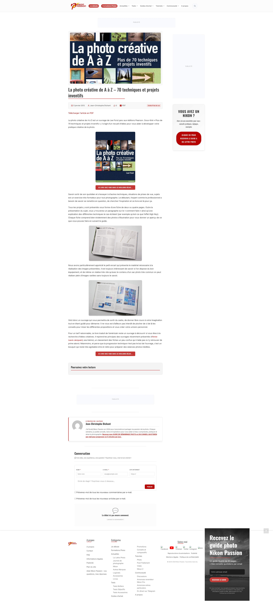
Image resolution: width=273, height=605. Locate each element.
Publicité (90, 563)
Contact (90, 551)
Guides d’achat (146, 6)
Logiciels (116, 573)
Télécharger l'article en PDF (81, 113)
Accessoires (118, 576)
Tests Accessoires (120, 592)
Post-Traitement (143, 563)
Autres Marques (119, 569)
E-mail (106, 470)
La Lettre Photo (119, 558)
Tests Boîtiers (118, 586)
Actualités (123, 6)
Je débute (94, 6)
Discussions (142, 576)
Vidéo (139, 566)
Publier (149, 487)
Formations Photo (109, 6)
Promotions (141, 547)
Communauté (172, 6)
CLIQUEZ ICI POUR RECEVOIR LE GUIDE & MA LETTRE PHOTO (188, 138)
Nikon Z (140, 569)
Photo (139, 560)
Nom (78, 470)
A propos (184, 6)
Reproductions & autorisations (179, 553)
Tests (134, 6)
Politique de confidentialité (189, 557)
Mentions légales (172, 557)
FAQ (88, 555)
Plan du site (91, 567)
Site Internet (135, 470)
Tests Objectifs (119, 589)
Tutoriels (159, 6)
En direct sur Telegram (146, 591)
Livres (115, 579)
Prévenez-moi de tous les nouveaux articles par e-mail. (101, 499)
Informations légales (95, 559)
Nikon (115, 566)
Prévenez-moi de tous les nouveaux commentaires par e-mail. (104, 492)
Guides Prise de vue (154, 105)
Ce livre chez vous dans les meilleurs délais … (115, 187)
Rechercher (194, 6)
